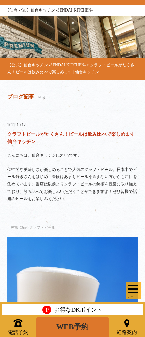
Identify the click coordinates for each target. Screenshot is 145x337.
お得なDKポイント (74, 310)
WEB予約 (72, 327)
